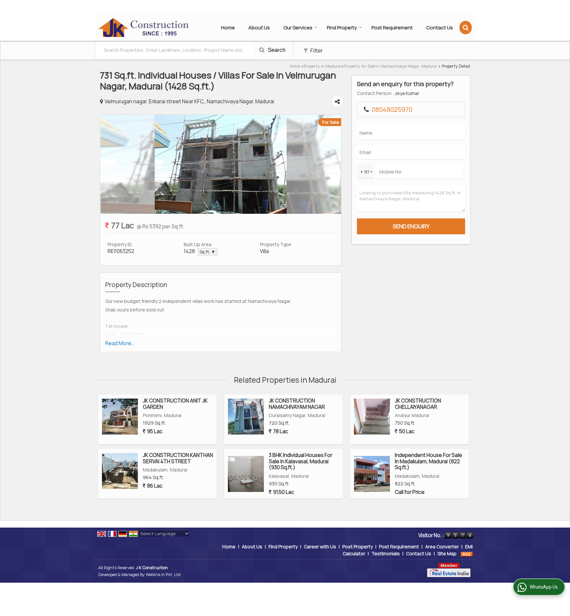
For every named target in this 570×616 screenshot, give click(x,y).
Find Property (342, 27)
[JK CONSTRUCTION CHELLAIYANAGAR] (372, 417)
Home (228, 27)
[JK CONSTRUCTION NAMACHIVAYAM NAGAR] (246, 417)
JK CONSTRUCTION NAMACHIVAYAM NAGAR (297, 403)
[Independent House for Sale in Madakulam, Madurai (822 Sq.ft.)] (372, 474)
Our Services (297, 27)
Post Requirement (392, 27)
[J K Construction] (143, 28)
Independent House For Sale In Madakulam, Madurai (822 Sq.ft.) (428, 461)
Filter (316, 50)
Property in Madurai (322, 66)
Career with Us (320, 546)
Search (275, 50)
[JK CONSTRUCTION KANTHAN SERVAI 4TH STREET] (120, 471)
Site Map (447, 553)
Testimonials (385, 553)
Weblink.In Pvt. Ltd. (163, 574)
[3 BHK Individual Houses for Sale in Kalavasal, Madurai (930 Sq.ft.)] (246, 474)
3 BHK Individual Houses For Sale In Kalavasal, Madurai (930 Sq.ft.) (300, 461)
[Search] (465, 27)
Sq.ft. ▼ (207, 252)
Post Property (357, 546)
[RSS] (467, 553)
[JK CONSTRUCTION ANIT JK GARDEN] (120, 417)
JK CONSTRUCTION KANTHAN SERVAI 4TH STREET (178, 458)
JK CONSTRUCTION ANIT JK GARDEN (175, 403)
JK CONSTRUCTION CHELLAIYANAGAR (418, 403)
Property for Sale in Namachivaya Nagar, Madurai (390, 66)
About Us (259, 27)
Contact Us (439, 27)
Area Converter (442, 546)
